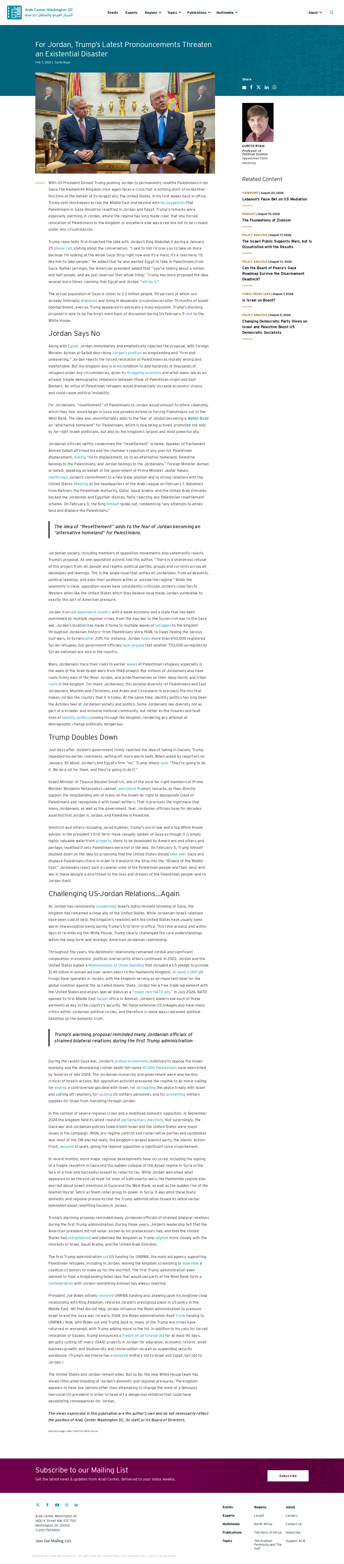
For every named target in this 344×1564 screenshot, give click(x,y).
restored (106, 1295)
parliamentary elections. (143, 1120)
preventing (175, 1094)
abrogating (146, 1087)
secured (67, 1146)
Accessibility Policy (135, 1556)
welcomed (127, 788)
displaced (89, 300)
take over (178, 854)
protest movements (131, 1061)
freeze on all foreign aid (143, 1335)
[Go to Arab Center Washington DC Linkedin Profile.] (76, 1505)
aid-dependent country (91, 612)
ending (60, 1087)
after (89, 638)
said (164, 763)
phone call (63, 248)
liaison (102, 999)
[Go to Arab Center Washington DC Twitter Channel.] (37, 1505)
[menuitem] (116, 12)
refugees (163, 625)
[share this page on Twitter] (258, 89)
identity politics (75, 717)
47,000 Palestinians (160, 1068)
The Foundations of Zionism (266, 220)
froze (180, 1315)
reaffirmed (58, 477)
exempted (119, 1355)
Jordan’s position (127, 353)
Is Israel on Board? (258, 300)
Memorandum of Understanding (116, 965)
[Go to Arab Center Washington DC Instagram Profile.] (66, 1505)
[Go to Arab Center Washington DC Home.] (40, 12)
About (313, 13)
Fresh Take (262, 294)
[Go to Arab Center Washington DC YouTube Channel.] (57, 1505)
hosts (145, 638)
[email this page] (244, 89)
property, (104, 841)
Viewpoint (250, 193)
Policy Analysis (254, 235)
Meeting (81, 484)
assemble (191, 1263)
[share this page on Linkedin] (267, 89)
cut (105, 1257)
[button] (333, 13)
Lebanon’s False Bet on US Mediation (274, 199)
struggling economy (144, 373)
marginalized (79, 1238)
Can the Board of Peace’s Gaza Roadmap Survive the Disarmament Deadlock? (273, 273)
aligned (162, 1238)
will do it (149, 282)
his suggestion (173, 202)
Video (246, 294)
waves (132, 664)
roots (53, 684)
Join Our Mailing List (53, 1540)
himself (112, 504)
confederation (60, 1283)
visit (189, 314)
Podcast (249, 214)
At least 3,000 (184, 972)
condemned (106, 906)
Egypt (73, 346)
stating (80, 457)
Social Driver (168, 1556)
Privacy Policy (112, 1556)
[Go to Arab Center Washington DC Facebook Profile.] (47, 1505)
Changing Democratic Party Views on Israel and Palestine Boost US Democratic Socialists (274, 327)
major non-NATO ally (152, 992)
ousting (105, 1094)
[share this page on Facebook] (251, 89)
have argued (133, 645)
